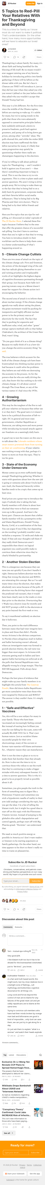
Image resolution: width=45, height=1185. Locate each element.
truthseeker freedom (16, 975)
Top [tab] (5, 1055)
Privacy (22, 1165)
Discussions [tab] (21, 1055)
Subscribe (30, 3)
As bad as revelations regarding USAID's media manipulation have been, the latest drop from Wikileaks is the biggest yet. (15, 1096)
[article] (22, 1070)
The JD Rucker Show (11, 221)
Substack (10, 1180)
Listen (39, 50)
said (4, 351)
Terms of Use (34, 886)
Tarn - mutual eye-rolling (18, 951)
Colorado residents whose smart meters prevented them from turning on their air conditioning (22, 445)
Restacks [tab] (18, 927)
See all (7, 1133)
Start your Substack (15, 1173)
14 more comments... (10, 1042)
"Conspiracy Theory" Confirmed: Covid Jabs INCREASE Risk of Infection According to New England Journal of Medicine (16, 1112)
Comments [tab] (8, 927)
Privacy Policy (22, 891)
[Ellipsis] (42, 950)
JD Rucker (12, 49)
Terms (29, 1165)
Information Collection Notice (27, 889)
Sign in (39, 3)
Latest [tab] (11, 1055)
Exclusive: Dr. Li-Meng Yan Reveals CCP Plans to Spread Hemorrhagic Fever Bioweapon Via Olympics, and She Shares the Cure (16, 1065)
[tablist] (13, 927)
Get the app (35, 1173)
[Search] (40, 1055)
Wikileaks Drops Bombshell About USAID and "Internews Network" (16, 1088)
